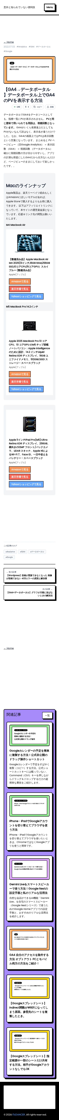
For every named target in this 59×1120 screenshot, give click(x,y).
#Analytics (22, 47)
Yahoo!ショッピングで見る (26, 296)
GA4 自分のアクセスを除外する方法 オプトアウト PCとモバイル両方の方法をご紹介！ (29, 959)
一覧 (47, 715)
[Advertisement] (29, 26)
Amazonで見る (19, 281)
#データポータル (43, 47)
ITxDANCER (18, 1114)
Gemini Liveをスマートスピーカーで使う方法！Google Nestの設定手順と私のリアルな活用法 (29, 888)
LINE (17, 107)
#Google (8, 51)
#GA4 (31, 47)
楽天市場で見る (19, 289)
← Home (9, 42)
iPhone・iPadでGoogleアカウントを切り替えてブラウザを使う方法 (28, 825)
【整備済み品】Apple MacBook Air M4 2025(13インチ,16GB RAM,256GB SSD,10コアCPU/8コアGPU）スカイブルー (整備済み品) (29, 265)
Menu (49, 7)
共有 (52, 107)
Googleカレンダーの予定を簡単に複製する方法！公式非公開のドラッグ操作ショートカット (29, 755)
